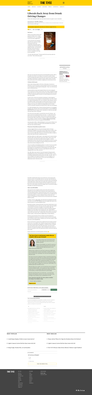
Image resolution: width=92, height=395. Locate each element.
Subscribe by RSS (44, 374)
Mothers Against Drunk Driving (49, 118)
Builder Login (43, 373)
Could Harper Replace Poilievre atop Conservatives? (21, 339)
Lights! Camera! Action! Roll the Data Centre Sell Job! (21, 343)
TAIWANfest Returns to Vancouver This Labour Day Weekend (64, 73)
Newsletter (20, 374)
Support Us (55, 6)
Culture (39, 6)
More (50, 6)
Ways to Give (20, 385)
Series (30, 381)
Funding (19, 378)
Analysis (34, 6)
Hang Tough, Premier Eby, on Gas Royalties (19, 347)
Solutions (44, 6)
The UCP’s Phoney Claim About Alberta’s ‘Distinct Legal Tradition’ (65, 347)
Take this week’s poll (42, 363)
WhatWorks (31, 383)
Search (61, 6)
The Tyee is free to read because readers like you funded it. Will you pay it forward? (41, 236)
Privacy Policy (20, 383)
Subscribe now (53, 289)
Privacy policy (29, 291)
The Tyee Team (20, 375)
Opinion (30, 380)
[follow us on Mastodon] (33, 29)
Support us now (32, 283)
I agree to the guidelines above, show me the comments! (42, 296)
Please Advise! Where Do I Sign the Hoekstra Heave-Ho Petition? (64, 339)
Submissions (20, 384)
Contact (19, 377)
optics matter (37, 199)
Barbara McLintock (31, 21)
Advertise (19, 380)
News (29, 6)
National (30, 377)
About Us (19, 373)
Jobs (19, 381)
